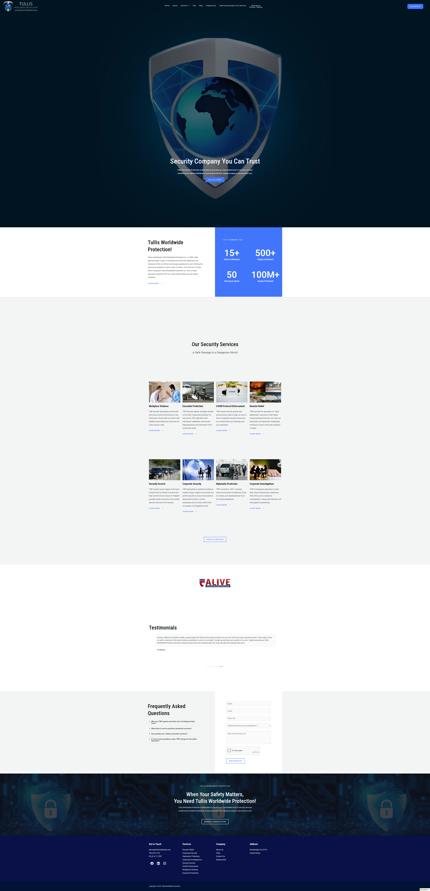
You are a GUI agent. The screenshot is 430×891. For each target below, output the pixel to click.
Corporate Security (192, 483)
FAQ (194, 5)
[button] (185, 5)
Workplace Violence (159, 406)
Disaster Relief (257, 406)
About (175, 5)
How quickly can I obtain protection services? (169, 734)
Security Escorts (157, 483)
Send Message (235, 761)
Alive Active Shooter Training (255, 6)
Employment (211, 5)
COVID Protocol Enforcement (230, 406)
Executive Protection (193, 406)
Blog (201, 5)
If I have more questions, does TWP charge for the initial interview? (174, 740)
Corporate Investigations (262, 483)
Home (167, 5)
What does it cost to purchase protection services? (171, 728)
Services (184, 5)
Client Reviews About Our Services (232, 5)
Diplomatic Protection (227, 483)
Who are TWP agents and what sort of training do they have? (173, 722)
